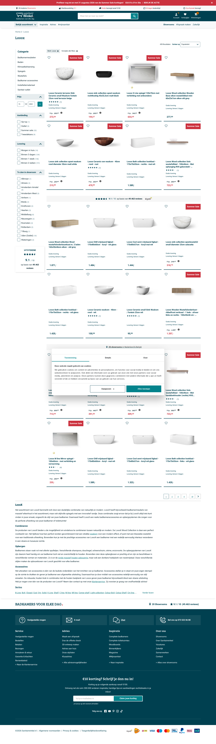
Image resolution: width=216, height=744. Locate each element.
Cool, (35, 592)
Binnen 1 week (30, 158)
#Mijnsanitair (115, 656)
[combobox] (104, 16)
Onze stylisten (68, 652)
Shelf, (56, 592)
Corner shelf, (84, 592)
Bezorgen (19, 648)
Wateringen (27, 239)
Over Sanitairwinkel (164, 640)
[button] (49, 57)
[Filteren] (40, 104)
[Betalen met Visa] (152, 731)
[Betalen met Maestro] (159, 731)
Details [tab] (108, 358)
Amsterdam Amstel (29, 188)
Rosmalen (27, 223)
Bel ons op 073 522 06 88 (179, 620)
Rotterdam (27, 227)
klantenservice (98, 581)
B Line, (18, 592)
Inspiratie (44, 24)
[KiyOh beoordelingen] (129, 731)
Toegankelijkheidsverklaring (94, 730)
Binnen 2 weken (30, 162)
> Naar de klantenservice (26, 664)
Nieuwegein (27, 218)
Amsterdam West (30, 193)
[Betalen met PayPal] (182, 731)
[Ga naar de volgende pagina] (198, 496)
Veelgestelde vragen (36, 620)
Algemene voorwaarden (49, 730)
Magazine (113, 652)
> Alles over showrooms (166, 662)
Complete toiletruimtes (119, 640)
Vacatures (160, 644)
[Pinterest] (113, 711)
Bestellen (19, 640)
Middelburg (27, 214)
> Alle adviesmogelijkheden (74, 662)
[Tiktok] (121, 711)
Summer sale (29, 130)
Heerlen (26, 210)
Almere (25, 183)
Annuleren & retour (23, 652)
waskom (94, 533)
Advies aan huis (69, 648)
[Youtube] (109, 711)
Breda (25, 201)
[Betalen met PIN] (174, 731)
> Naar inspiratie (116, 662)
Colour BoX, (110, 592)
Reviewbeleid (21, 660)
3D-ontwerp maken (70, 644)
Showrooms (168, 24)
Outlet (25, 126)
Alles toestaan (144, 389)
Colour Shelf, (121, 592)
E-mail (77, 620)
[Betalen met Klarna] (189, 731)
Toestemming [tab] (70, 358)
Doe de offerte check (71, 640)
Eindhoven (27, 206)
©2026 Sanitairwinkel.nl (26, 730)
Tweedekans (28, 134)
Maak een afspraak (70, 636)
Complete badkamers (118, 636)
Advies (53, 24)
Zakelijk (196, 24)
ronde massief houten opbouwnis (73, 557)
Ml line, (75, 592)
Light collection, (97, 592)
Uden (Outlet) (29, 235)
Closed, (29, 592)
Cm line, (131, 592)
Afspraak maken (183, 24)
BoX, (24, 592)
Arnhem (26, 197)
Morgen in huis (29, 150)
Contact (159, 656)
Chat (123, 620)
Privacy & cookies (71, 730)
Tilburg (25, 231)
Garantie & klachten (24, 656)
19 (192, 497)
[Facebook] (105, 711)
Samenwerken (162, 652)
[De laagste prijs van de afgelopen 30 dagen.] (61, 113)
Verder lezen (148, 592)
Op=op (25, 121)
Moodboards (114, 644)
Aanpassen (106, 389)
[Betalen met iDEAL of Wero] (144, 731)
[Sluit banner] (212, 3)
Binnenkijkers (115, 648)
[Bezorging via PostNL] (137, 731)
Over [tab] (145, 358)
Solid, (44, 592)
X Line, (50, 592)
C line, (62, 592)
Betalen (18, 644)
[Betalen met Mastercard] (167, 731)
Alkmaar (26, 178)
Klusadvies (67, 656)
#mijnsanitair (64, 24)
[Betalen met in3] (197, 731)
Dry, (40, 592)
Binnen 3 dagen (30, 154)
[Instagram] (117, 711)
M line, (68, 592)
